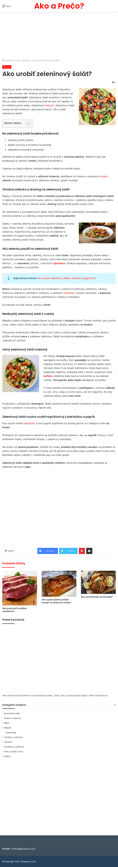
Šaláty (7, 756)
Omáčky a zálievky (13, 737)
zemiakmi (69, 292)
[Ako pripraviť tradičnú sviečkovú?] (19, 588)
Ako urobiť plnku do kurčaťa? (97, 596)
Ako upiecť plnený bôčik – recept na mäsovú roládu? (56, 601)
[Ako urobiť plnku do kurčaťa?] (98, 582)
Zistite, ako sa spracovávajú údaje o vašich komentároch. (81, 695)
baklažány (29, 423)
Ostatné (8, 742)
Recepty (26, 60)
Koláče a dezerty (12, 718)
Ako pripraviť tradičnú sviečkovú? (14, 610)
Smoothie (11, 732)
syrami (104, 176)
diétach (49, 105)
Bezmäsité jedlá (12, 713)
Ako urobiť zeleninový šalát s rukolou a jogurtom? (66, 278)
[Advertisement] (59, 35)
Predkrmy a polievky (14, 747)
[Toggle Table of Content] (26, 123)
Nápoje (7, 727)
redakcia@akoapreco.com (23, 848)
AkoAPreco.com (12, 60)
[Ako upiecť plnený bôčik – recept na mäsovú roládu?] (59, 584)
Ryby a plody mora (13, 751)
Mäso (7, 723)
